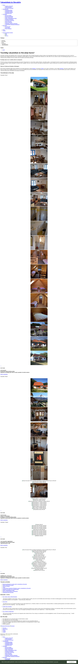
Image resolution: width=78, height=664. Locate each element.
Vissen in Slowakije (8, 22)
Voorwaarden (7, 27)
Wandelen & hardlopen (9, 19)
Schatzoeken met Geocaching (8, 592)
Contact (4, 30)
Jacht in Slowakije (8, 21)
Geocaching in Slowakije (9, 20)
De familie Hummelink (9, 8)
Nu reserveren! (7, 26)
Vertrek (2, 42)
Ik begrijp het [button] (71, 661)
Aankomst (3, 40)
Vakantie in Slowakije (9, 6)
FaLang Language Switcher (8, 32)
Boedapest (61, 68)
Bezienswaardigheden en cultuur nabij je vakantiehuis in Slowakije (15, 584)
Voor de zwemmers (6, 586)
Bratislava (34, 68)
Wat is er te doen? (8, 15)
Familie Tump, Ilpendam (7, 606)
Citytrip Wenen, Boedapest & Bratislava (12, 24)
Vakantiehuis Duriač (8, 10)
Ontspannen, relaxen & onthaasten (11, 23)
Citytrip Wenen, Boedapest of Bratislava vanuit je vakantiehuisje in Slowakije (17, 588)
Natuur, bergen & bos (9, 17)
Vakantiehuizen (5, 9)
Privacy (4, 629)
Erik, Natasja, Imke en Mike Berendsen (10, 596)
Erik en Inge (5, 601)
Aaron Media (7, 634)
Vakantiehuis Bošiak (8, 11)
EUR (4, 49)
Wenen (42, 68)
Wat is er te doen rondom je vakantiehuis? (10, 591)
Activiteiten (5, 14)
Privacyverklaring (8, 28)
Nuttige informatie (8, 7)
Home (4, 5)
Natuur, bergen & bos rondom (8, 585)
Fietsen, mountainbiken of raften (8, 590)
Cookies (4, 630)
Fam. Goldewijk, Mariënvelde (8, 611)
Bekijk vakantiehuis (4, 374)
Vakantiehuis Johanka (9, 12)
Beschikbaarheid (5, 44)
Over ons (4, 627)
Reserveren (5, 25)
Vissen (4, 587)
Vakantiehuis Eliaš (8, 13)
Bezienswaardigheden (9, 16)
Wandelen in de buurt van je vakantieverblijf (11, 589)
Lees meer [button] (56, 661)
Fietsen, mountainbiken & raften (11, 18)
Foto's (4, 29)
